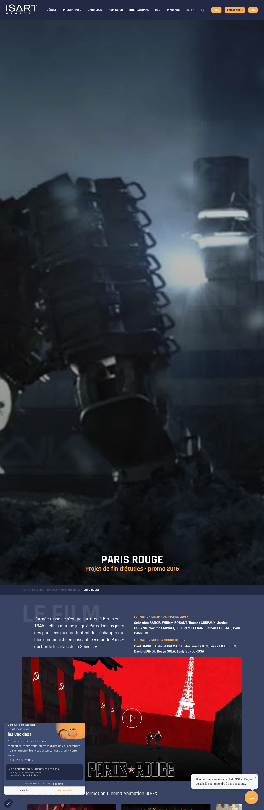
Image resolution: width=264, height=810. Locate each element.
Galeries (38, 590)
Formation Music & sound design (160, 640)
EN (192, 10)
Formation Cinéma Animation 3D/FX (161, 616)
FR (187, 10)
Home (25, 590)
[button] (203, 10)
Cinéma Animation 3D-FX (63, 590)
